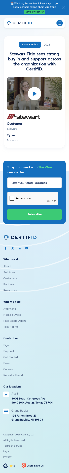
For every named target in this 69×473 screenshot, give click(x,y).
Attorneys (9, 308)
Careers (8, 369)
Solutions (9, 272)
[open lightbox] (34, 94)
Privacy (7, 456)
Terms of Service (12, 445)
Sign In (7, 345)
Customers (10, 278)
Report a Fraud (13, 375)
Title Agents (10, 326)
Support (8, 351)
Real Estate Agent (14, 320)
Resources (10, 290)
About (7, 266)
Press (7, 363)
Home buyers (12, 314)
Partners (8, 284)
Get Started (10, 357)
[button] (59, 23)
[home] (19, 23)
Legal (6, 451)
